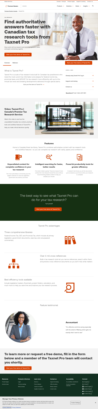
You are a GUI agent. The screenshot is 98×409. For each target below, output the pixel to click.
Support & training (54, 382)
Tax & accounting (22, 384)
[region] (49, 403)
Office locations (53, 384)
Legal (19, 382)
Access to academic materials (70, 385)
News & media (21, 386)
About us (36, 382)
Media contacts (53, 386)
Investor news (5, 384)
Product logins (5, 382)
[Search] (92, 6)
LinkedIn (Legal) (87, 386)
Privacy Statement (16, 407)
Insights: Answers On (39, 389)
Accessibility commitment (72, 382)
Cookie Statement (7, 407)
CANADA (24, 6)
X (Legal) (86, 382)
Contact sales (53, 389)
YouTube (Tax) (87, 393)
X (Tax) (85, 384)
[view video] (64, 118)
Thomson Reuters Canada (10, 11)
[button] (60, 6)
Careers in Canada (38, 386)
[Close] (95, 402)
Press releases (37, 384)
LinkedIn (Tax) (87, 389)
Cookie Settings (75, 402)
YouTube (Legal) (87, 391)
